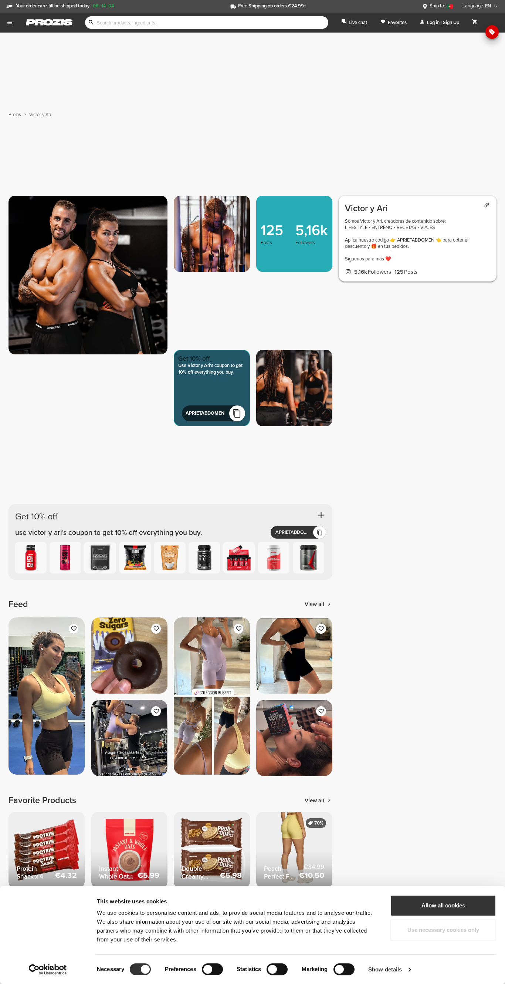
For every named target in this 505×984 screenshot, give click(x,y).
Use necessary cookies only (443, 930)
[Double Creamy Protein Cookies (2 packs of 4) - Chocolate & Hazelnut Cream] (212, 850)
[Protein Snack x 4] (47, 850)
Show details (385, 969)
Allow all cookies (443, 905)
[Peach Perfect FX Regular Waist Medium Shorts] (294, 850)
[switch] (212, 969)
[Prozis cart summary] (475, 22)
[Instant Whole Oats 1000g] (129, 850)
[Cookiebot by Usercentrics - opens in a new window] (48, 969)
